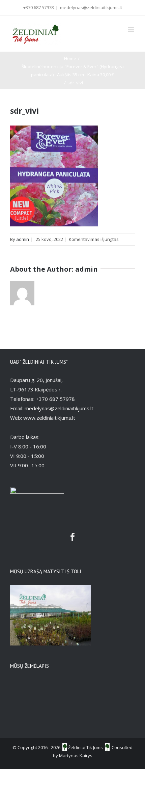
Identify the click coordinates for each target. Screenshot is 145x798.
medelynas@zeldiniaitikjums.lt (91, 7)
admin (22, 239)
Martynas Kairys (75, 755)
